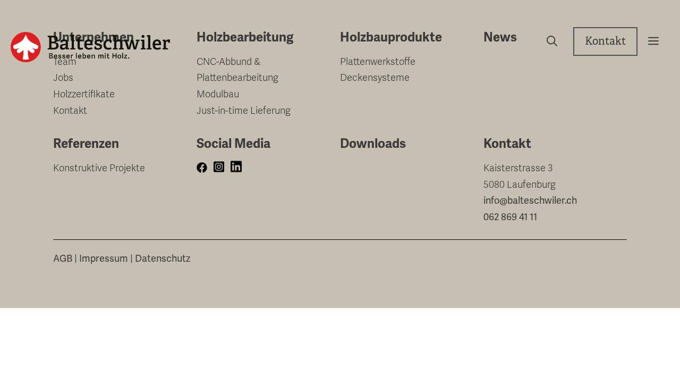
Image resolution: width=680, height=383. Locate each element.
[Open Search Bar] (548, 41)
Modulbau (218, 94)
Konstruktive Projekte (99, 168)
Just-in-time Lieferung (244, 110)
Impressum (103, 258)
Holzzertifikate (84, 94)
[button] (649, 41)
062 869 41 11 (510, 217)
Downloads (373, 144)
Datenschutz (162, 258)
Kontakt (605, 41)
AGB (62, 258)
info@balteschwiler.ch (530, 200)
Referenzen (86, 144)
